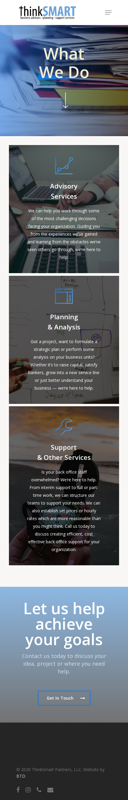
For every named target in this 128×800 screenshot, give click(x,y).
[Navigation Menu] (108, 12)
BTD (20, 776)
